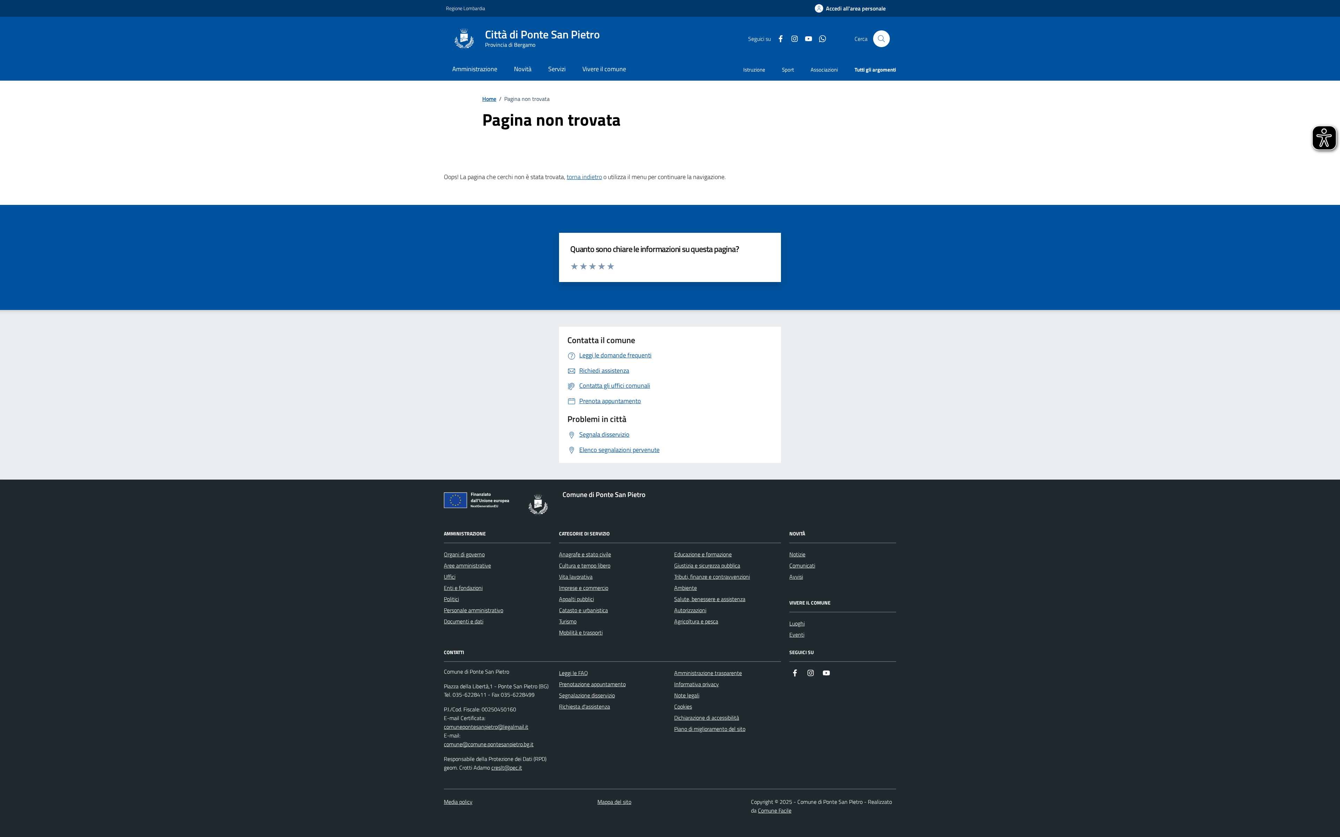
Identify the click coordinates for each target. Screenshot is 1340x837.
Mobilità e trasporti (581, 632)
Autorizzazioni (690, 610)
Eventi (796, 634)
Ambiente (685, 588)
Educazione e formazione (703, 554)
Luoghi (797, 623)
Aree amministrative (467, 565)
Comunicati (802, 565)
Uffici (449, 576)
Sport (788, 70)
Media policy (458, 802)
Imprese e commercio (583, 588)
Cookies (683, 706)
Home (489, 99)
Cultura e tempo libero (584, 565)
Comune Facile (774, 810)
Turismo (567, 621)
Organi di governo (464, 554)
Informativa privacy (696, 684)
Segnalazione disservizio (587, 695)
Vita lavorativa (576, 576)
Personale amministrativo (473, 610)
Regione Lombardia (465, 8)
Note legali (686, 695)
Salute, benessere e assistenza (709, 599)
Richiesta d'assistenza (584, 706)
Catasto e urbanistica (583, 610)
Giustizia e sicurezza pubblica (707, 565)
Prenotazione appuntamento (592, 684)
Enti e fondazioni (463, 588)
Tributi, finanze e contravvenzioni (712, 576)
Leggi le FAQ (573, 673)
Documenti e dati (463, 621)
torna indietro (584, 177)
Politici (451, 599)
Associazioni (824, 70)
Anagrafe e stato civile (585, 554)
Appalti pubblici (576, 599)
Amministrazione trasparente (708, 673)
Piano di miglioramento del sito (709, 729)
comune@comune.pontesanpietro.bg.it (489, 744)
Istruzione (754, 70)
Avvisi (796, 576)
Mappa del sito (614, 802)
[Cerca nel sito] (881, 38)
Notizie (797, 554)
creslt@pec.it (506, 767)
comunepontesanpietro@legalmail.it (486, 727)
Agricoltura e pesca (696, 621)
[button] (850, 8)
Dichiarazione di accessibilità (706, 717)
